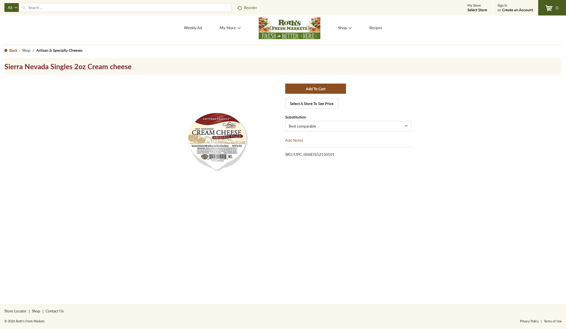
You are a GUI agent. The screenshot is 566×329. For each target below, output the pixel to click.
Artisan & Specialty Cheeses (59, 50)
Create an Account (517, 9)
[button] (315, 89)
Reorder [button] (250, 7)
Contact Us (55, 311)
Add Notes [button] (294, 140)
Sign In (502, 5)
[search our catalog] (24, 7)
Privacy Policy (529, 321)
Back (12, 50)
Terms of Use (553, 321)
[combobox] (11, 7)
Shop (26, 50)
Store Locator (15, 311)
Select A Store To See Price (311, 103)
